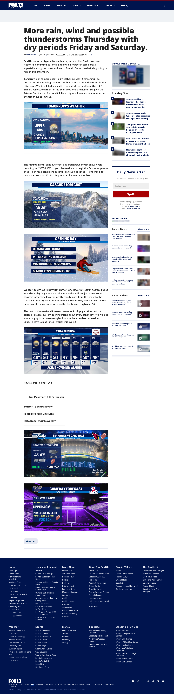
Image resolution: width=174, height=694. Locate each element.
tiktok (148, 681)
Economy (66, 639)
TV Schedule (14, 588)
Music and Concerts (70, 592)
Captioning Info (15, 606)
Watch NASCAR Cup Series (127, 642)
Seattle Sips (120, 583)
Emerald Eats (121, 580)
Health (65, 598)
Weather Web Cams (17, 630)
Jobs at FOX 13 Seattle (18, 594)
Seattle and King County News (45, 578)
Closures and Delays (17, 642)
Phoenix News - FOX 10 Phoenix (45, 618)
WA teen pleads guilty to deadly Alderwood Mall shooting (122, 259)
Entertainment (68, 586)
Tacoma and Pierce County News (46, 583)
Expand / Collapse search (163, 5)
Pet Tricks (93, 580)
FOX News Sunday (69, 613)
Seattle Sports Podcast (98, 636)
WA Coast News (42, 603)
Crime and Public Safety (152, 580)
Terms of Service (132, 208)
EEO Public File (15, 612)
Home (12, 567)
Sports (39, 626)
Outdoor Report (95, 598)
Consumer (66, 595)
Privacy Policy (134, 206)
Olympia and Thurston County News (44, 594)
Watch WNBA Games (124, 658)
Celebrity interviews (124, 589)
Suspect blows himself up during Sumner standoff (122, 247)
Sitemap (65, 616)
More (124, 5)
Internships (13, 597)
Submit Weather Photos (99, 592)
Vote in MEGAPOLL (97, 577)
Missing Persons (149, 583)
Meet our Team (15, 582)
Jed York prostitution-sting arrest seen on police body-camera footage (123, 282)
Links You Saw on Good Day (99, 602)
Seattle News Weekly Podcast (97, 631)
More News (68, 567)
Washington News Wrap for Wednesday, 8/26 (123, 336)
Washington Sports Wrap (45, 655)
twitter (158, 681)
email (163, 681)
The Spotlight (150, 567)
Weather (50, 55)
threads (153, 681)
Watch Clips (120, 570)
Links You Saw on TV (17, 585)
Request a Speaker (16, 600)
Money (66, 626)
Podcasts (94, 626)
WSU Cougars (41, 652)
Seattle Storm (41, 639)
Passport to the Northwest (127, 586)
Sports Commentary (43, 658)
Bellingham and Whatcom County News (46, 599)
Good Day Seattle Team (99, 574)
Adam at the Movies (97, 583)
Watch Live (93, 570)
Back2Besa (93, 606)
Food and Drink (68, 589)
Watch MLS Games (124, 662)
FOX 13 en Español (70, 610)
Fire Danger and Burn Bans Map (20, 653)
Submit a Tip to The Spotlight (151, 590)
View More (143, 229)
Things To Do (94, 586)
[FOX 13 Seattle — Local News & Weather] (17, 5)
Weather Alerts (15, 639)
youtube (133, 681)
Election (65, 583)
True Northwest (95, 589)
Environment (67, 604)
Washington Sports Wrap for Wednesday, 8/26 (123, 347)
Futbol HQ (39, 664)
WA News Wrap (68, 574)
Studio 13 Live (124, 567)
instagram (138, 681)
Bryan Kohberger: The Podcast (98, 645)
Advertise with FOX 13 (18, 603)
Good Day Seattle (99, 567)
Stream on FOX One (127, 626)
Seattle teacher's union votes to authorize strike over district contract (123, 236)
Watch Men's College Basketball (124, 649)
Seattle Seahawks (42, 630)
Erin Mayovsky (31, 55)
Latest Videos (120, 295)
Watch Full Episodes (151, 574)
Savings (65, 642)
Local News (67, 570)
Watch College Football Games (125, 634)
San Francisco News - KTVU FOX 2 (44, 607)
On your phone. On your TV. (126, 63)
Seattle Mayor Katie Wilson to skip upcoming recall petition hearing (138, 116)
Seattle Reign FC (42, 646)
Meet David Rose (150, 577)
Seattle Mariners (42, 633)
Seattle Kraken (41, 642)
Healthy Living (68, 601)
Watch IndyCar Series (124, 645)
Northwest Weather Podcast (97, 640)
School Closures (95, 595)
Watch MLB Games (124, 639)
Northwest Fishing (42, 667)
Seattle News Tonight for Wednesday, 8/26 (122, 324)
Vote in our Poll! (120, 218)
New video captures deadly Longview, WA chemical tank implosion (138, 152)
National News (68, 577)
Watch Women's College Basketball (126, 654)
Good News (67, 607)
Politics (65, 580)
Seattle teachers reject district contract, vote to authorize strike (122, 303)
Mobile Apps (14, 574)
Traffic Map (13, 633)
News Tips (13, 570)
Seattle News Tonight (44, 574)
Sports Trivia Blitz (42, 661)
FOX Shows (13, 591)
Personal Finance (69, 630)
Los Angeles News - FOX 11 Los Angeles (45, 613)
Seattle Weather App (17, 636)
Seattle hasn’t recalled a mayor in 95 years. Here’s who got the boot (138, 141)
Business (66, 636)
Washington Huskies (43, 649)
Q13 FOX (42, 55)
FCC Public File (15, 609)
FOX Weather (14, 660)
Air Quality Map (15, 646)
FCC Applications (15, 615)
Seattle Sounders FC (43, 636)
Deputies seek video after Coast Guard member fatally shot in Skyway (123, 270)
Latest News (119, 229)
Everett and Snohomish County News (45, 588)
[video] (143, 303)
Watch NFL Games (123, 630)
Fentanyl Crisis (149, 586)
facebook (143, 681)
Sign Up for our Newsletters (15, 578)
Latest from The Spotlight (153, 570)
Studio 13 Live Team (124, 574)
